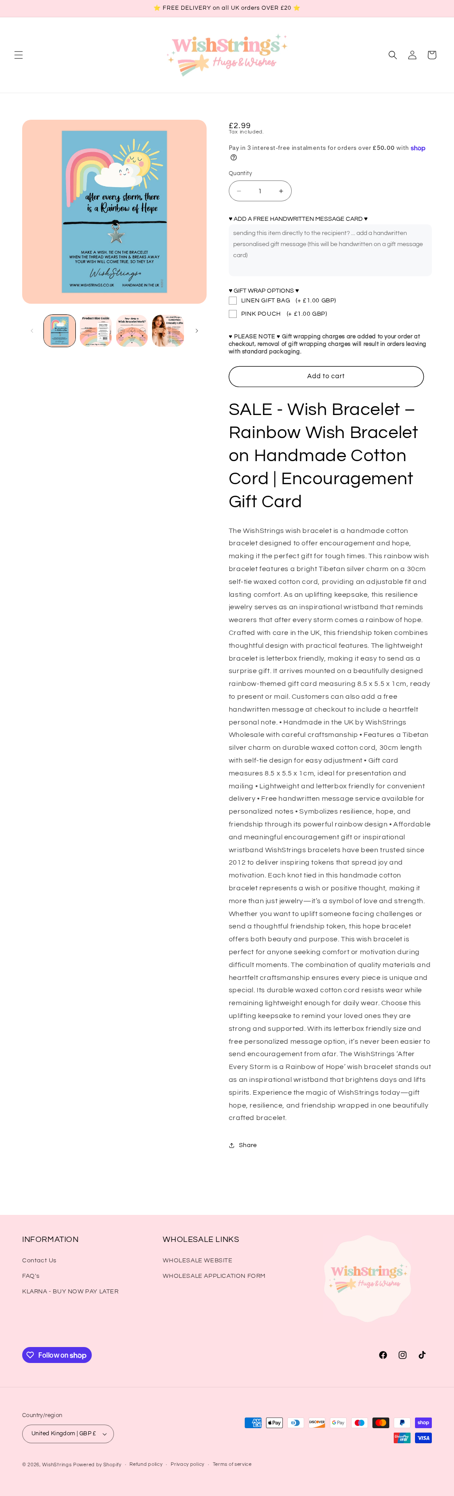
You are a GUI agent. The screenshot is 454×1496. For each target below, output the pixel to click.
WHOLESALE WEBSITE (197, 1260)
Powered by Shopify (97, 1464)
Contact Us (39, 1260)
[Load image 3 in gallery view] (132, 330)
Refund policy (145, 1464)
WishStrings (57, 1464)
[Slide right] (197, 331)
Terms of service (232, 1464)
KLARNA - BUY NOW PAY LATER (70, 1291)
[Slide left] (32, 331)
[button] (18, 55)
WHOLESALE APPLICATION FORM (214, 1276)
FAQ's (31, 1276)
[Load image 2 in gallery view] (95, 330)
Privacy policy (187, 1464)
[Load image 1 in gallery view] (59, 330)
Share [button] (248, 1145)
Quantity (240, 173)
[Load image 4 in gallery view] (168, 330)
